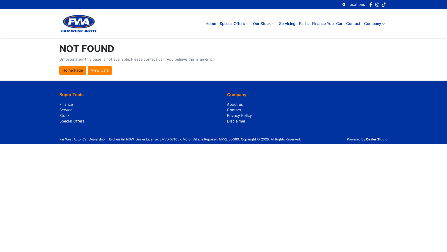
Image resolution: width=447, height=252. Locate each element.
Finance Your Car (327, 24)
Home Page (72, 70)
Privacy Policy (239, 116)
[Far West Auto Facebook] (372, 4)
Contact (353, 24)
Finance (66, 104)
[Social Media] (384, 4)
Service (65, 110)
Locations (356, 5)
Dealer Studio (377, 139)
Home (211, 24)
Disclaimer (236, 121)
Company (372, 24)
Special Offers (232, 24)
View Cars (100, 70)
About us (235, 104)
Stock (64, 116)
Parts (303, 24)
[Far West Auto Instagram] (378, 4)
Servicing (287, 24)
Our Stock (262, 24)
